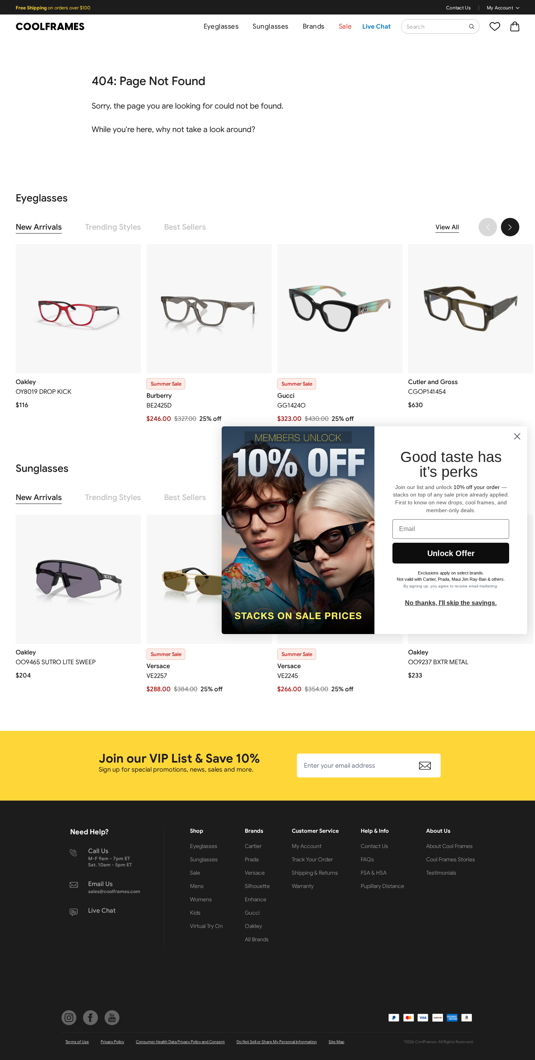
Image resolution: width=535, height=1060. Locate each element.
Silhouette (257, 886)
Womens (201, 899)
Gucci (252, 912)
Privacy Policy (112, 1041)
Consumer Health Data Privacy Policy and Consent (180, 1041)
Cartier (253, 846)
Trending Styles (113, 227)
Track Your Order (312, 859)
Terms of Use (77, 1041)
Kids (195, 912)
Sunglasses (270, 26)
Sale (345, 26)
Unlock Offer (451, 553)
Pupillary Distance (382, 886)
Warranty (303, 886)
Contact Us (458, 8)
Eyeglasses (221, 26)
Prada (251, 859)
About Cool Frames (449, 846)
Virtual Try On (206, 926)
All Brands (257, 939)
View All (447, 227)
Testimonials (441, 872)
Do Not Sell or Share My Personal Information (277, 1041)
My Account (500, 8)
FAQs (367, 859)
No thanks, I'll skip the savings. (451, 603)
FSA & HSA (374, 872)
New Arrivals (39, 227)
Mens (197, 886)
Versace (255, 872)
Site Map (336, 1041)
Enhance (255, 899)
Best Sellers (185, 227)
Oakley (253, 926)
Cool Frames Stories (450, 859)
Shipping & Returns (315, 872)
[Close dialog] (517, 436)
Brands (314, 26)
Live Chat (376, 27)
